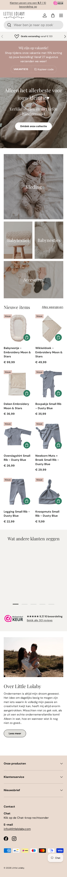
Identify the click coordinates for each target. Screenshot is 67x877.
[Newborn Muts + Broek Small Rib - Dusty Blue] (49, 436)
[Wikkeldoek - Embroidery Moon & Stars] (49, 328)
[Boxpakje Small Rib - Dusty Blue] (49, 384)
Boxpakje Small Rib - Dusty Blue (48, 406)
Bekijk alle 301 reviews (39, 620)
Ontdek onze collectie (33, 126)
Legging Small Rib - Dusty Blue (17, 514)
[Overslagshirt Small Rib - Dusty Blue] (18, 436)
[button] (53, 15)
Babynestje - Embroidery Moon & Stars (17, 352)
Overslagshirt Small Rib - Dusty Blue (17, 458)
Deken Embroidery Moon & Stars (16, 406)
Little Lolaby (18, 868)
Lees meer (15, 733)
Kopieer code (46, 69)
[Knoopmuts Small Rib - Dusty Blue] (49, 492)
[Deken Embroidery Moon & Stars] (18, 384)
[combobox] (33, 25)
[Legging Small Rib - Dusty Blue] (18, 492)
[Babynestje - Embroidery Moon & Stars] (18, 328)
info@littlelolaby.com (17, 829)
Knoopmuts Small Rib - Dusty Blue (47, 514)
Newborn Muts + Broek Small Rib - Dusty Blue (47, 460)
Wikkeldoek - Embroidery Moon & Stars (49, 352)
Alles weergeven (52, 307)
